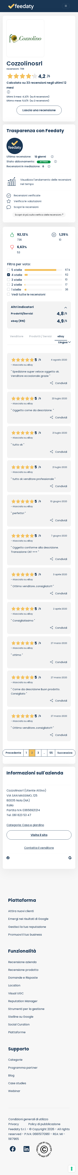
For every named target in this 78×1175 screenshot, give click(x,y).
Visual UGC (16, 993)
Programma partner (23, 1068)
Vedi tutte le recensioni (28, 294)
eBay (61, 336)
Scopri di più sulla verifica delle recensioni (38, 214)
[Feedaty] (21, 7)
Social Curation (19, 1024)
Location (14, 985)
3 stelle (16, 280)
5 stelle (16, 270)
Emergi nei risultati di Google (28, 919)
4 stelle (16, 275)
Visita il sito (39, 835)
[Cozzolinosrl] (25, 38)
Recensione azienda (22, 962)
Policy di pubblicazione (44, 1124)
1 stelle (16, 290)
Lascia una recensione (39, 110)
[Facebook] (8, 857)
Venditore (16, 336)
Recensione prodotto (23, 970)
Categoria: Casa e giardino (25, 825)
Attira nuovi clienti (21, 911)
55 (51, 753)
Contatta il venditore (39, 848)
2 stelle (16, 285)
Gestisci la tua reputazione (27, 927)
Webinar (14, 1091)
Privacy (13, 1124)
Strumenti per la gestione (26, 1009)
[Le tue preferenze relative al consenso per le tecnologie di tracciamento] (71, 1168)
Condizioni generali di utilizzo (28, 1119)
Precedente (13, 753)
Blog (11, 1075)
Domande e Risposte (23, 978)
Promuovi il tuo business (25, 935)
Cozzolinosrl (24, 63)
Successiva (64, 753)
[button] (39, 182)
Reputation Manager (23, 1001)
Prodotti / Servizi (40, 336)
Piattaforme (17, 1032)
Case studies (17, 1083)
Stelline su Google (20, 1017)
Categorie (15, 1060)
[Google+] (70, 857)
